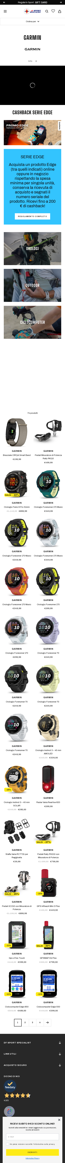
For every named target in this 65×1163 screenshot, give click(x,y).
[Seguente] (47, 1022)
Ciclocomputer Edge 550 (48, 1007)
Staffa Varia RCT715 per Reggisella (17, 856)
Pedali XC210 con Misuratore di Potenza (17, 908)
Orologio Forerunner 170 (48, 604)
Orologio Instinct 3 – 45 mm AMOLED (48, 752)
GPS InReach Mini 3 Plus (48, 906)
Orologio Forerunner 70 (48, 653)
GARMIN (17, 451)
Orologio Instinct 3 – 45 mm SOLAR (17, 804)
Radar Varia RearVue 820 (48, 802)
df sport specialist (17, 1043)
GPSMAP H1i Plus (48, 958)
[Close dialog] (59, 1120)
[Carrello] (59, 11)
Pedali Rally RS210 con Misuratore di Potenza (48, 856)
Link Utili (10, 1054)
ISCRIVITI (32, 1152)
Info (30, 61)
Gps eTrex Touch (17, 958)
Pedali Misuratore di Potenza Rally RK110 (48, 457)
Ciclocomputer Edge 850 (17, 1007)
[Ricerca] (46, 11)
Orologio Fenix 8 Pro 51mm (17, 507)
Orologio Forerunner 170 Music (48, 507)
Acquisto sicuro (15, 1065)
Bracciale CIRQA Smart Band (17, 455)
